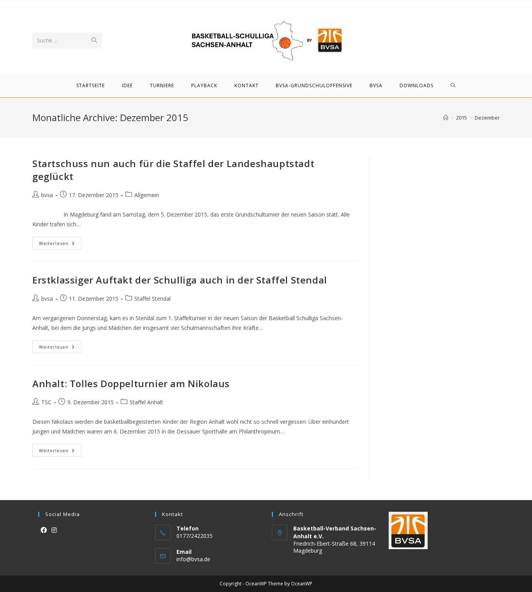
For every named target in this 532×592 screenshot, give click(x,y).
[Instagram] (54, 530)
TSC (46, 402)
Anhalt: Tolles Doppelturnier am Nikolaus (131, 383)
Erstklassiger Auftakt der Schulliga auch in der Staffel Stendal (179, 279)
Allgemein (146, 195)
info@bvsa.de (193, 559)
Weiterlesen (60, 245)
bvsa (47, 195)
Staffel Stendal (152, 298)
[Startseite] (445, 117)
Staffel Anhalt (146, 402)
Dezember (487, 117)
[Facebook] (44, 530)
